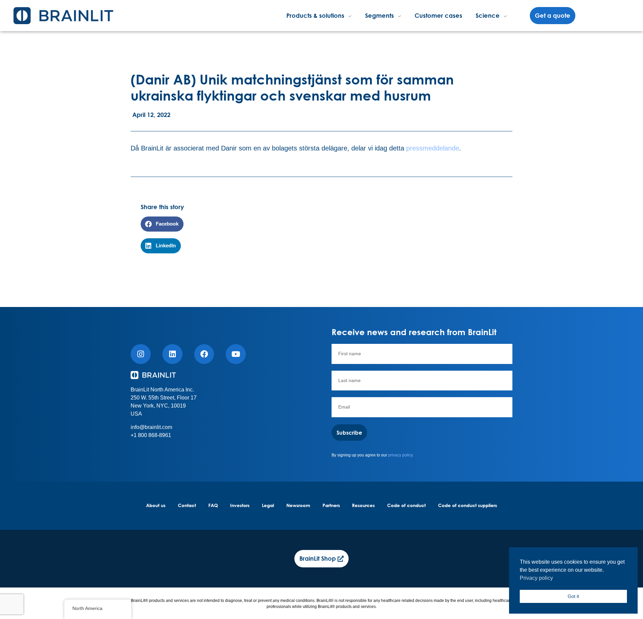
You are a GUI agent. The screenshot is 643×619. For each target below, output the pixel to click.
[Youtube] (236, 354)
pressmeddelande (432, 148)
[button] (162, 224)
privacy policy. (401, 455)
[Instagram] (141, 354)
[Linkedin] (172, 354)
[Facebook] (204, 354)
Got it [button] (573, 596)
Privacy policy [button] (536, 578)
